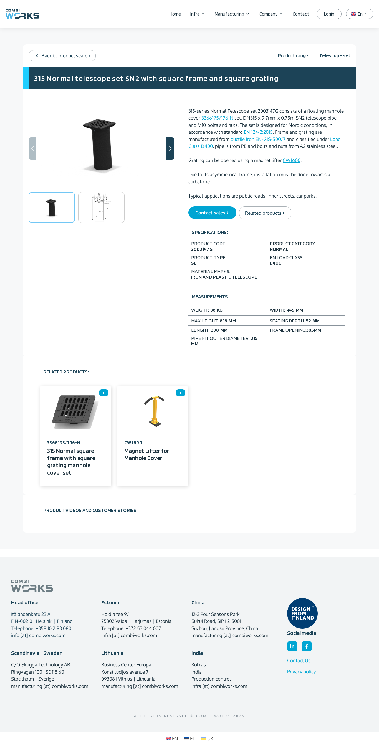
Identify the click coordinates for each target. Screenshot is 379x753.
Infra (194, 14)
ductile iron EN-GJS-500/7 (258, 139)
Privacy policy (301, 671)
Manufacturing (229, 14)
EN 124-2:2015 (258, 132)
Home (175, 14)
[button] (170, 148)
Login (329, 14)
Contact (301, 14)
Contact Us (299, 660)
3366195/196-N (217, 118)
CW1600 (291, 160)
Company (268, 14)
